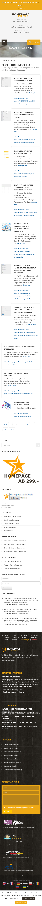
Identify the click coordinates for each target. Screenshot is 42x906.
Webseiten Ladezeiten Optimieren (15, 541)
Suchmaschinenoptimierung (13, 769)
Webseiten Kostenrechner (12, 752)
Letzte (5, 424)
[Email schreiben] (19, 875)
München (9, 2)
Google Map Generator (11, 520)
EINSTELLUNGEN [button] (28, 898)
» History (21, 692)
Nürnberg (31, 2)
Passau (36, 2)
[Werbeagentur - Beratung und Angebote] (18, 8)
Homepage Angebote (11, 755)
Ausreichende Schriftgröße (12, 569)
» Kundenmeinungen (9, 692)
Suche (11, 60)
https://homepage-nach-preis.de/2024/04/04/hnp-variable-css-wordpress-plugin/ (25, 101)
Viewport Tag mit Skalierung (13, 565)
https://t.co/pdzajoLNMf (21, 622)
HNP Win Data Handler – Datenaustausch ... (20, 722)
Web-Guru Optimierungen (12, 516)
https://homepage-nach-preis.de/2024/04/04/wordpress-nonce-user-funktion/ (24, 173)
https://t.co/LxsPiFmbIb (19, 602)
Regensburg (24, 2)
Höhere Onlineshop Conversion (14, 548)
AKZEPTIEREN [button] (21, 902)
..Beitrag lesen (33, 93)
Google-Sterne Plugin (11, 748)
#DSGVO (7, 602)
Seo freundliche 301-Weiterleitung (15, 544)
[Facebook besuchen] (16, 875)
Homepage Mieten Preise (12, 762)
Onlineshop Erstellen (10, 766)
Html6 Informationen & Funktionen (15, 551)
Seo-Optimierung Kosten (12, 759)
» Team (20, 690)
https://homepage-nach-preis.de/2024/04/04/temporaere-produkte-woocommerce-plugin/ (24, 139)
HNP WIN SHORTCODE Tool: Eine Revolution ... (20, 726)
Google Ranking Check (11, 523)
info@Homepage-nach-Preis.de (21, 27)
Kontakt (20, 5)
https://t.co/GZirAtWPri (24, 611)
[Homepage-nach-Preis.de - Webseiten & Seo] (11, 649)
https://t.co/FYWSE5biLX (31, 600)
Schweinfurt (16, 2)
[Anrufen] (23, 875)
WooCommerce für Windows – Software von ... (21, 713)
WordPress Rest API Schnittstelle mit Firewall (18, 717)
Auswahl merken (7, 507)
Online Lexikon (8, 531)
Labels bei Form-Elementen (13, 561)
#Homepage (8, 622)
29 (5, 430)
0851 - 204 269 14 (21, 32)
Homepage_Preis (10, 604)
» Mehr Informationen (9, 690)
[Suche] (26, 875)
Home (4, 2)
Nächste (12, 430)
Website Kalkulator (10, 527)
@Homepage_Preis (8, 660)
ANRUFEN (35, 42)
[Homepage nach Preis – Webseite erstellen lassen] (20, 15)
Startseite (5, 60)
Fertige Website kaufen (11, 744)
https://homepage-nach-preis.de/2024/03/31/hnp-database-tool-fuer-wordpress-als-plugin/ (25, 212)
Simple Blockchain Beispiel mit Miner (17, 709)
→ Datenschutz (13, 898)
